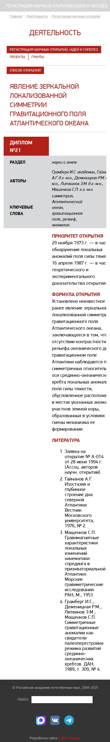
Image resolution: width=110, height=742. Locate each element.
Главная (16, 16)
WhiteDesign (70, 738)
